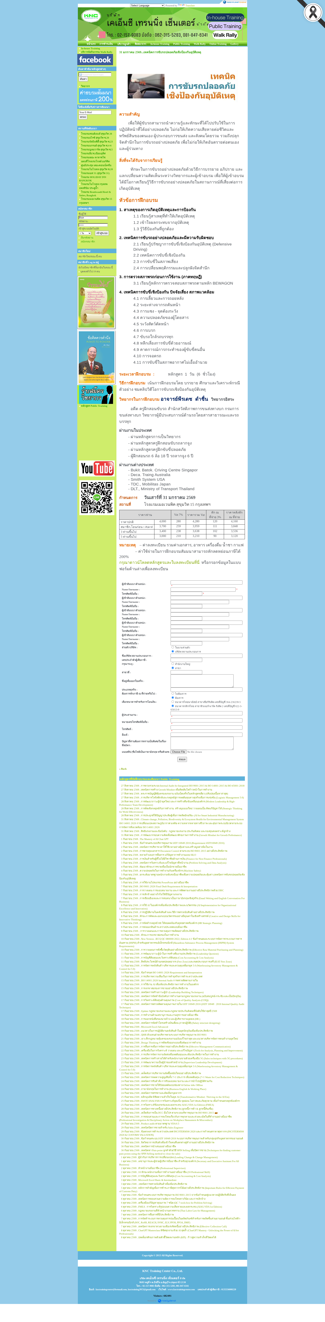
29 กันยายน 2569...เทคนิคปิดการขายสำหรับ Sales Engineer (152, 1127)
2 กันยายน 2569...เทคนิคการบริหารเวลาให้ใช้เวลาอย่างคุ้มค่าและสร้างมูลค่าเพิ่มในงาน (167, 847)
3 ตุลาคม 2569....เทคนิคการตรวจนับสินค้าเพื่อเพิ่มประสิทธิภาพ (154, 1184)
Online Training (218, 43)
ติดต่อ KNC (141, 43)
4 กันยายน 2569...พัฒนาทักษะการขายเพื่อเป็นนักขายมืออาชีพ (154, 866)
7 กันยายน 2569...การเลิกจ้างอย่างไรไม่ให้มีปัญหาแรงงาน (151, 894)
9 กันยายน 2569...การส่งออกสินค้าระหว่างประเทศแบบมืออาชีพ (154, 927)
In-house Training (159, 43)
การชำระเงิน (106, 43)
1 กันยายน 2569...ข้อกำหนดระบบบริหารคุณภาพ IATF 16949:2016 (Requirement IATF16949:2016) (172, 843)
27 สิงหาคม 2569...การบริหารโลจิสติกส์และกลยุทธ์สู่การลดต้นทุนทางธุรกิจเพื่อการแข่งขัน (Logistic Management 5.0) (182, 797)
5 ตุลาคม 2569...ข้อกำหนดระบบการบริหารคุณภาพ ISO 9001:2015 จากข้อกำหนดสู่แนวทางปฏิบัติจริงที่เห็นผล (178, 1194)
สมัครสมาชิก (88, 241)
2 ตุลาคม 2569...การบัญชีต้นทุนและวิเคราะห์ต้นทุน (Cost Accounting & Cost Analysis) (166, 1176)
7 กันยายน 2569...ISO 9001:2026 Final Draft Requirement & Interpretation (159, 886)
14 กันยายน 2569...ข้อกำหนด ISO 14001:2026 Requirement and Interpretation (161, 972)
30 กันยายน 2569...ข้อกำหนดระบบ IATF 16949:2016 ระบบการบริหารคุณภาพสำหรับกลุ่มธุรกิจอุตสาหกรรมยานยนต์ (182, 1138)
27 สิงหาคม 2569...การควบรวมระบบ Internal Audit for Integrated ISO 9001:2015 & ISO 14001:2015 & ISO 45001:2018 (183, 785)
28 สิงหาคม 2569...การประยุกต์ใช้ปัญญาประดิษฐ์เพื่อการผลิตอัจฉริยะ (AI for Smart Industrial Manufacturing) (177, 815)
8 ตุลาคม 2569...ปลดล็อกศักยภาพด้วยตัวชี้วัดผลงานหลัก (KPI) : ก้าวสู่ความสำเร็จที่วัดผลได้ (168, 1237)
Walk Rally (200, 43)
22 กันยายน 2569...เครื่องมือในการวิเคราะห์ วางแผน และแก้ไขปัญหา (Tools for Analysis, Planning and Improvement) (182, 1050)
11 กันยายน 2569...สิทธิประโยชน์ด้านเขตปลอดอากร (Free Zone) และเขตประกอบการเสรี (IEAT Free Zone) (176, 961)
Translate (190, 5)
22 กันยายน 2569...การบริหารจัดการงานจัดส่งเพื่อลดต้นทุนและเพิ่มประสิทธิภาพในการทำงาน (170, 1054)
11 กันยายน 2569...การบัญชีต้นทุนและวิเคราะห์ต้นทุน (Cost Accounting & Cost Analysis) (167, 957)
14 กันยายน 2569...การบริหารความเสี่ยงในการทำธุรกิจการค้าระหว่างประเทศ (161, 976)
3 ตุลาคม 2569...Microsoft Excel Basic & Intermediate (149, 1180)
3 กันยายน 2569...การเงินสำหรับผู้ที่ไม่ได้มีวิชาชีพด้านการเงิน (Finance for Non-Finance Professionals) (174, 858)
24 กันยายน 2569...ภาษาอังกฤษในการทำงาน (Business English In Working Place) (163, 1089)
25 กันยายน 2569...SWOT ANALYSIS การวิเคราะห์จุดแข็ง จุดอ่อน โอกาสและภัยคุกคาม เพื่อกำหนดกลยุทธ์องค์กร (180, 1100)
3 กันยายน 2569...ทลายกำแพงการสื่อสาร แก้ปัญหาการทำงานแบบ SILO (158, 854)
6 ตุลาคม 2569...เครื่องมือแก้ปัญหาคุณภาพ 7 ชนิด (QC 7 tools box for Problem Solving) (166, 1202)
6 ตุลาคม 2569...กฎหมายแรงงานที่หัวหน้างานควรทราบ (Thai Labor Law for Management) (168, 1210)
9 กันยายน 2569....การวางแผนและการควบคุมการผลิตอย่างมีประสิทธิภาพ (160, 931)
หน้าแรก (91, 43)
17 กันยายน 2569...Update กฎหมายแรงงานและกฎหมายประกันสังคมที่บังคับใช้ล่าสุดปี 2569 (169, 1011)
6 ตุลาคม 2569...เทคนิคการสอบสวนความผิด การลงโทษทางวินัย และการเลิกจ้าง (163, 1198)
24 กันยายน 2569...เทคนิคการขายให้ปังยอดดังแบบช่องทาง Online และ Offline (162, 1085)
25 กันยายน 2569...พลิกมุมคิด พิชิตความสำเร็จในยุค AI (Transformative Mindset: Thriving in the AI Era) (175, 1097)
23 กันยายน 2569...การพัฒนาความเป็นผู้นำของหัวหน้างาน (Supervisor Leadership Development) (171, 1062)
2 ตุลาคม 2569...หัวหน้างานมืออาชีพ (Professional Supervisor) (153, 1168)
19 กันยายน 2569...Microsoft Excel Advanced (144, 1026)
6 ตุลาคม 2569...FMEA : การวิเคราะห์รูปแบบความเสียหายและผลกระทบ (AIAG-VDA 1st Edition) (171, 1206)
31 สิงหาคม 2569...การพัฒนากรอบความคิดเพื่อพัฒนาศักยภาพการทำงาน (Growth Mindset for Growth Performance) (181, 835)
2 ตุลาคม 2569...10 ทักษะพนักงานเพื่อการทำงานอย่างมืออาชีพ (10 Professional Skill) (165, 1172)
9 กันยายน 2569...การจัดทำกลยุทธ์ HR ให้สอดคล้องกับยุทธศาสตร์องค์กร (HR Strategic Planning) (171, 923)
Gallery (234, 43)
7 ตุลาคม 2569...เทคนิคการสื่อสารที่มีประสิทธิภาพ (147, 1214)
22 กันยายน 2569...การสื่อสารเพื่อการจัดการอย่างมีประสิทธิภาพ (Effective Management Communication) (176, 1046)
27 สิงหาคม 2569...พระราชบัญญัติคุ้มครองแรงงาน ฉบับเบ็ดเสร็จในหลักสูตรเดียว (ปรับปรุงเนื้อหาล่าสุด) (174, 793)
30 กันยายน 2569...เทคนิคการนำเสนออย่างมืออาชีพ (148, 1146)
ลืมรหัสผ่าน (87, 237)
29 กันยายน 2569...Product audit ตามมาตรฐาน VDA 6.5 (150, 1123)
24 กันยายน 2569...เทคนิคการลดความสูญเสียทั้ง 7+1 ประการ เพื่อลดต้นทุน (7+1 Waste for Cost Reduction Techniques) (182, 1077)
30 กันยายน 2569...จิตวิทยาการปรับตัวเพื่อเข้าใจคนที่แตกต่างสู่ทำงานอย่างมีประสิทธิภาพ (167, 1142)
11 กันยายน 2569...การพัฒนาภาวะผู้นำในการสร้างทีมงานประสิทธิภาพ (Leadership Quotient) (170, 953)
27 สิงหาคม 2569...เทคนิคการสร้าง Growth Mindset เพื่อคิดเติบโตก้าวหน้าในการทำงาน (166, 789)
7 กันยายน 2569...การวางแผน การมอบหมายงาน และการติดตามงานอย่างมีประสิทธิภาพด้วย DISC (172, 890)
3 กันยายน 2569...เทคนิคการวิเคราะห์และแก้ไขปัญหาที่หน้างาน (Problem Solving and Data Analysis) (173, 862)
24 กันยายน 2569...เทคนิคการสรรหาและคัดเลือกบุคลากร (151, 1093)
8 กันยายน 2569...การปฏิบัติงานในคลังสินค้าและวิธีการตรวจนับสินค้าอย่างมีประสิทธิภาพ (168, 912)
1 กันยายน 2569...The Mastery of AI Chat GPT (145, 839)
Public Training (181, 43)
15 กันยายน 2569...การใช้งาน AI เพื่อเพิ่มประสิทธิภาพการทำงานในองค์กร (160, 984)
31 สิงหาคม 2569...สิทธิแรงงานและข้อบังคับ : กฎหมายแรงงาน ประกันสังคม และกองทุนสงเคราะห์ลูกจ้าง (175, 831)
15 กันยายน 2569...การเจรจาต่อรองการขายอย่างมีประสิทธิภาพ (154, 988)
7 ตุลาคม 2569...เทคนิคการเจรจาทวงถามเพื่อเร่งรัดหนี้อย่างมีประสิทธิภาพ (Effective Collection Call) (174, 1226)
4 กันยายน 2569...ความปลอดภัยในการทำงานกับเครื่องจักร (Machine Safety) (161, 870)
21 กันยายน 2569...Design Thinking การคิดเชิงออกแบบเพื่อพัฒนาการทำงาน (161, 1042)
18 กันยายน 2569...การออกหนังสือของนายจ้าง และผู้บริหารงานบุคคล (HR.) (160, 1019)
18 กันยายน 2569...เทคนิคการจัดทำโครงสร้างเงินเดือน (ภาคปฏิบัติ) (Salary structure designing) (170, 1022)
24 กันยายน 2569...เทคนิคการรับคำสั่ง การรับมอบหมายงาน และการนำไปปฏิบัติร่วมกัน (166, 1081)
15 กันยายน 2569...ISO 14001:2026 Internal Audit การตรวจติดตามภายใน (159, 980)
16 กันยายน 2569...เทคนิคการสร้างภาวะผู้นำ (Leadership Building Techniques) (162, 992)
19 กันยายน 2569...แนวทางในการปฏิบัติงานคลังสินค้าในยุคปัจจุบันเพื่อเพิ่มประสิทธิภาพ (167, 1030)
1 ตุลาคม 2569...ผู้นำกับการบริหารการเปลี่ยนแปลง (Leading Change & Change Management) (169, 1157)
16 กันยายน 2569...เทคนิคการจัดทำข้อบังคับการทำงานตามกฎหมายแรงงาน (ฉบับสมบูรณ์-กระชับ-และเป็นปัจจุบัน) (181, 996)
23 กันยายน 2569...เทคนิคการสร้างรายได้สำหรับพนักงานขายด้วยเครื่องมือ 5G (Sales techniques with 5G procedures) (182, 1058)
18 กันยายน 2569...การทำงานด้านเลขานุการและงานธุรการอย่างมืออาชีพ (159, 1015)
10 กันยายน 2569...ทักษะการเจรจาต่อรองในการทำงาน (150, 935)
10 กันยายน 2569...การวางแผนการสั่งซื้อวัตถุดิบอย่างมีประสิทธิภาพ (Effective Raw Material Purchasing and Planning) (182, 949)
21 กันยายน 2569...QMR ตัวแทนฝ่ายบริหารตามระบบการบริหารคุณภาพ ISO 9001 (164, 1034)
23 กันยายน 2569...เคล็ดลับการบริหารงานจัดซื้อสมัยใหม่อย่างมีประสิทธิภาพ (161, 1073)
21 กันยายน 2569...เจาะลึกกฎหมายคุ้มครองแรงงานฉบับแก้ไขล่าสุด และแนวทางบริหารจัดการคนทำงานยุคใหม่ (179, 1038)
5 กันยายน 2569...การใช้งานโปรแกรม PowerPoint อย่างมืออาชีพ (155, 882)
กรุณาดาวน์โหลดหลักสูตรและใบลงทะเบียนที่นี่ (159, 562)
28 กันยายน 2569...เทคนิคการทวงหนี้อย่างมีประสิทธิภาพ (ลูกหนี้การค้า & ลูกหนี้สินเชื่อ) (167, 1108)
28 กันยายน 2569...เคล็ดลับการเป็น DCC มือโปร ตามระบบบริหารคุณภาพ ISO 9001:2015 (167, 1112)
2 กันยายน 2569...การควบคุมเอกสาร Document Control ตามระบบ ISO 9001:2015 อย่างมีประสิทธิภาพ (174, 851)
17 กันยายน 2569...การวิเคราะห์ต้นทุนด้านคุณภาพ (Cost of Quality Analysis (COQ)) (164, 1000)
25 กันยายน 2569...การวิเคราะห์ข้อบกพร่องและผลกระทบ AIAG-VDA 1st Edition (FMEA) (167, 1104)
